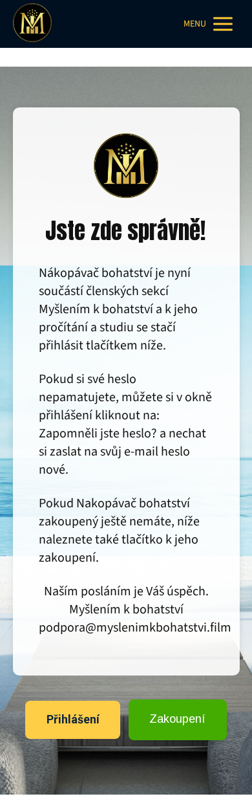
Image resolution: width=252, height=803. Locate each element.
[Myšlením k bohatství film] (32, 24)
